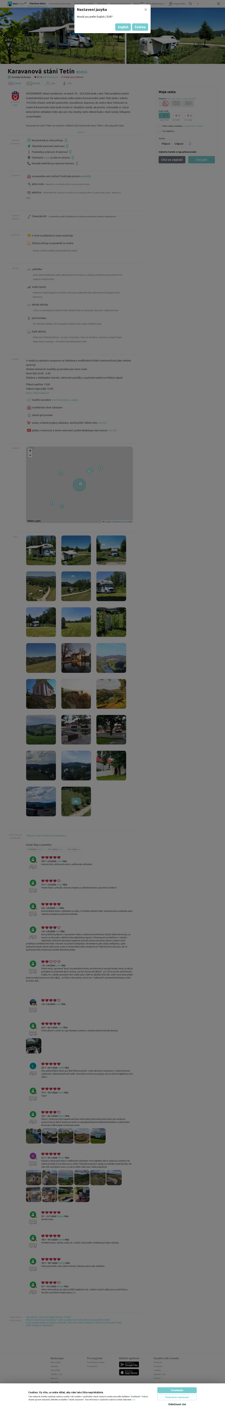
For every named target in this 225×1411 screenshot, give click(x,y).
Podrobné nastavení (177, 1397)
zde (133, 1399)
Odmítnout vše (177, 1404)
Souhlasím (177, 1390)
